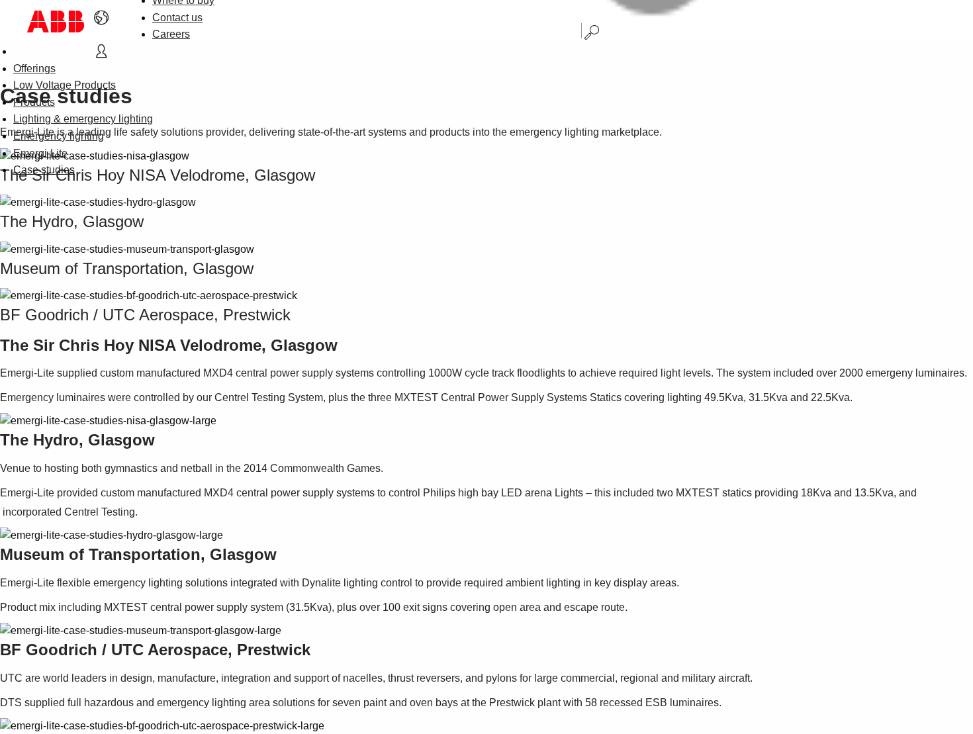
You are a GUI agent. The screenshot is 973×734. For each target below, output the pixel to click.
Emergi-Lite (40, 153)
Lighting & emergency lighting (83, 118)
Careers (171, 34)
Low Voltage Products (64, 85)
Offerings (34, 68)
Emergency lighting (58, 136)
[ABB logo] (55, 21)
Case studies (44, 169)
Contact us (177, 17)
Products (34, 102)
